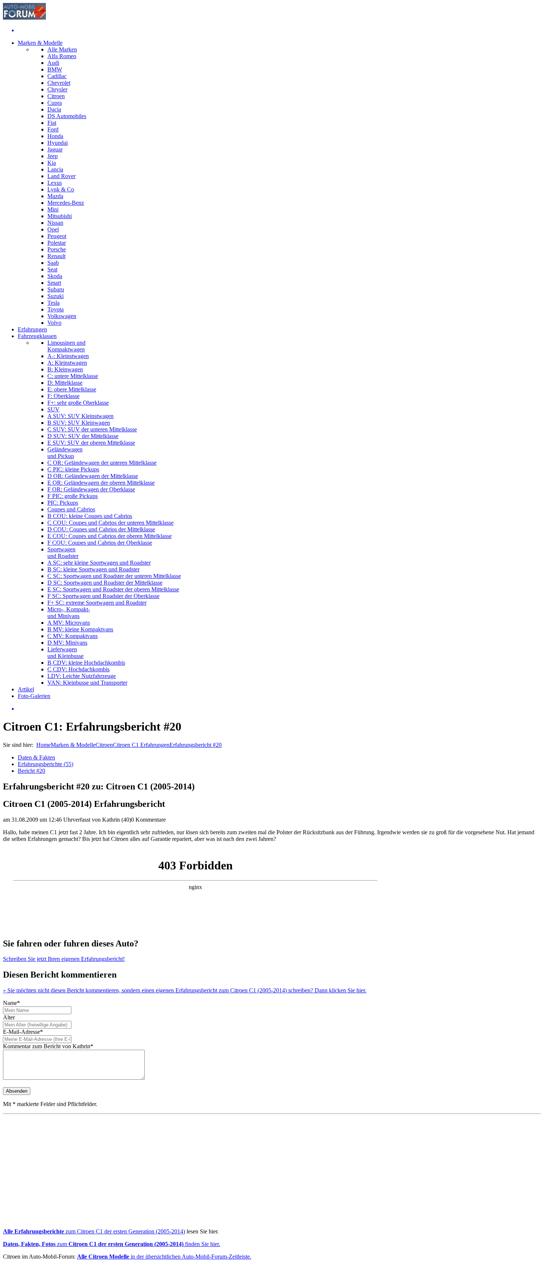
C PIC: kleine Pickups (73, 469)
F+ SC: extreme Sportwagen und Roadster (97, 602)
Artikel (26, 689)
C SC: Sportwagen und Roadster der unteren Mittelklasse (114, 576)
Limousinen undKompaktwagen (66, 346)
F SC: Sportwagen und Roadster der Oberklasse (103, 596)
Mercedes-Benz (65, 203)
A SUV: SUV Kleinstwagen (80, 416)
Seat (52, 269)
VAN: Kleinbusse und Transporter (87, 682)
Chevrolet (58, 83)
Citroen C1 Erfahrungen (141, 745)
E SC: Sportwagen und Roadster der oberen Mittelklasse (113, 589)
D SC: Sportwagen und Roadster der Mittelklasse (104, 582)
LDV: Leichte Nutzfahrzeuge (81, 676)
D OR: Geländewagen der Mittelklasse (92, 476)
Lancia (55, 169)
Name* (11, 1003)
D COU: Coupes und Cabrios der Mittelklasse (101, 529)
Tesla (53, 303)
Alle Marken (62, 49)
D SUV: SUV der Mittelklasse (82, 436)
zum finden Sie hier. (111, 1244)
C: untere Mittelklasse (72, 376)
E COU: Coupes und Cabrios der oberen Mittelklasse (109, 536)
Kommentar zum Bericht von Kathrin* (48, 1046)
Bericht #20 (31, 771)
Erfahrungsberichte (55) (45, 764)
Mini (52, 209)
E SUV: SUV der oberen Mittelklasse (91, 443)
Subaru (55, 289)
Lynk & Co (60, 189)
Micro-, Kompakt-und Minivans (68, 612)
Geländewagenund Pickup (65, 452)
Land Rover (61, 176)
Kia (51, 163)
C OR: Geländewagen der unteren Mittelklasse (102, 463)
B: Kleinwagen (65, 369)
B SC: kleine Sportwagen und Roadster (93, 569)
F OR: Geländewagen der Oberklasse (91, 489)
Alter (9, 1017)
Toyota (55, 309)
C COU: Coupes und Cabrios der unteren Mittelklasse (110, 523)
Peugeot (56, 236)
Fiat (51, 123)
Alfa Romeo (61, 56)
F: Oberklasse (63, 396)
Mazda (55, 196)
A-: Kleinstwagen (68, 356)
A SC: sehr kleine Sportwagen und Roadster (99, 562)
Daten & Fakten (36, 757)
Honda (55, 136)
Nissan (55, 223)
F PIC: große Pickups (72, 496)
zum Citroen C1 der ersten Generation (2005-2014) (94, 1231)
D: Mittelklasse (65, 383)
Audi (53, 63)
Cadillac (57, 76)
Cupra (54, 103)
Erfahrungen (32, 329)
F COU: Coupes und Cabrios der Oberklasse (99, 543)
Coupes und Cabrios (71, 509)
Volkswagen (61, 316)
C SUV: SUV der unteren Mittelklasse (92, 429)
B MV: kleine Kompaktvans (80, 629)
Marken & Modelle (40, 43)
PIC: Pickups (62, 503)
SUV (53, 409)
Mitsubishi (59, 216)
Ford (52, 129)
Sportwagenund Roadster (62, 552)
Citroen (56, 96)
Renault (56, 256)
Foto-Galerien (34, 696)
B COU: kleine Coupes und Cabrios (89, 516)
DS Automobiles (66, 116)
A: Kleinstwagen (67, 363)
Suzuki (55, 296)
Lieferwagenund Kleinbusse (65, 652)
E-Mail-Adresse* (23, 1032)
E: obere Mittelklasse (71, 389)
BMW (54, 69)
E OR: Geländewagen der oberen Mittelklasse (101, 483)
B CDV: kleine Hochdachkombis (86, 662)
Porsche (56, 249)
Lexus (54, 183)
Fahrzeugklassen (37, 336)
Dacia (54, 109)
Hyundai (57, 143)
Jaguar (55, 149)
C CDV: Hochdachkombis (78, 669)
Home (43, 745)
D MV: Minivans (67, 642)
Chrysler (57, 89)
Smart (54, 283)
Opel (53, 229)
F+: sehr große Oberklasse (78, 403)
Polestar (56, 243)
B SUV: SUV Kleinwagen (78, 423)
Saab (53, 263)
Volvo (54, 323)
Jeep (52, 156)
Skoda (54, 276)
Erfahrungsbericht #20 (195, 745)
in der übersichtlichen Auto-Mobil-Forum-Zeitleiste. (164, 1256)
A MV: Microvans (68, 622)
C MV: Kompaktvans (72, 636)
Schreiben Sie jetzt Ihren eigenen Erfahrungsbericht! (64, 959)
